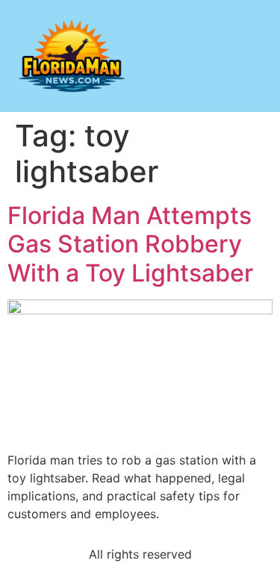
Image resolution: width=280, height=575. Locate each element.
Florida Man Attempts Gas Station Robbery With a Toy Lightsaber (130, 244)
